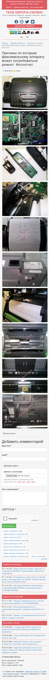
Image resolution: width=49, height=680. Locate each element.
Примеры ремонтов (21, 7)
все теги (44, 559)
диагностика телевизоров (12, 547)
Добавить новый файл (13, 472)
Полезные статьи (11, 623)
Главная (5, 43)
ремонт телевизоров (10, 531)
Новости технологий (13, 597)
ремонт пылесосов (10, 537)
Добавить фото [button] (11, 465)
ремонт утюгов (37, 556)
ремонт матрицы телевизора (13, 553)
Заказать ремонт (24, 26)
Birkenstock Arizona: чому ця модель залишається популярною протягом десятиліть (22, 642)
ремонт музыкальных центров (14, 550)
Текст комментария (10, 489)
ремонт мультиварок (10, 543)
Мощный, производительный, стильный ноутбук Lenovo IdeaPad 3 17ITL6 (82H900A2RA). (23, 602)
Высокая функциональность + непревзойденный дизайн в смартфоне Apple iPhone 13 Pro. (23, 609)
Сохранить (10, 526)
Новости (9, 7)
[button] (25, 92)
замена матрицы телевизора (13, 534)
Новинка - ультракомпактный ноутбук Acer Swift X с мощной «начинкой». (24, 616)
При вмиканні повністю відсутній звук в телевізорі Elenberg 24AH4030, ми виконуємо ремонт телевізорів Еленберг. (22, 587)
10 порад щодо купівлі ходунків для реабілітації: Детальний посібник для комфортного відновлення (21, 629)
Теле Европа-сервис (24, 12)
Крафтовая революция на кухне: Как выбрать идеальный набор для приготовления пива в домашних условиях (22, 649)
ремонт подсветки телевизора (14, 556)
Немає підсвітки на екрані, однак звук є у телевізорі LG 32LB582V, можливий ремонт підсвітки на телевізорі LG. (23, 571)
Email (4, 455)
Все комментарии (36, 7)
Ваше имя (6, 446)
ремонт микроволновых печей (14, 540)
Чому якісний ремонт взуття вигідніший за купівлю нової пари (24, 636)
